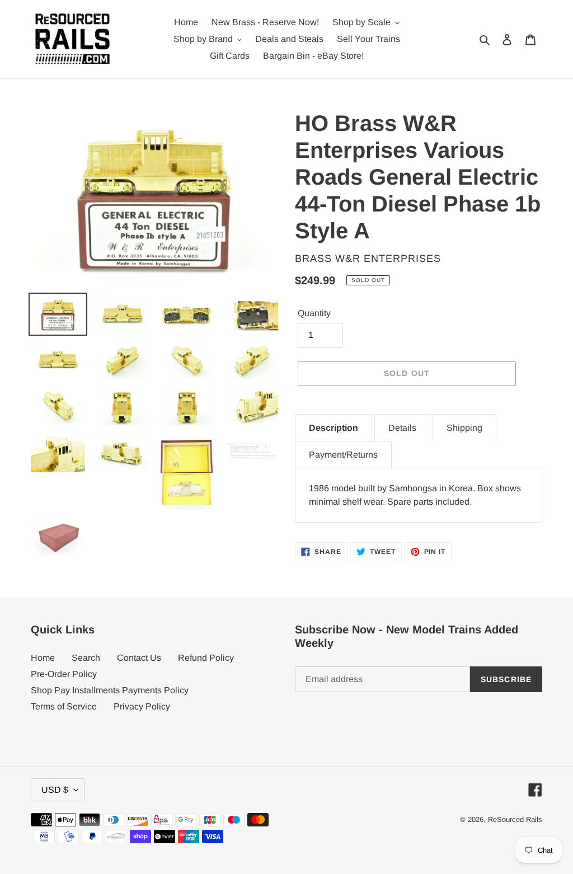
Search (86, 657)
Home (43, 657)
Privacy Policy (142, 706)
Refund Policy (206, 657)
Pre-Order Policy (64, 674)
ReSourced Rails (515, 819)
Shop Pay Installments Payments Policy (110, 690)
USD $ (54, 790)
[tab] (333, 427)
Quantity (314, 313)
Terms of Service (64, 706)
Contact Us (139, 657)
